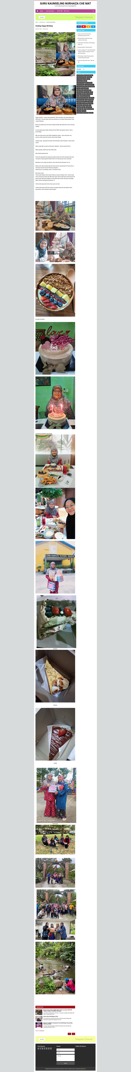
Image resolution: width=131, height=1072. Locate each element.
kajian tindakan (80, 90)
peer (78, 95)
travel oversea (90, 109)
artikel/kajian (79, 75)
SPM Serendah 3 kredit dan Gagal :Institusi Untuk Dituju (85, 39)
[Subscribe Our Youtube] (83, 26)
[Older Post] (73, 1034)
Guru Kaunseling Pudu (89, 84)
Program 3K (90, 101)
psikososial (85, 105)
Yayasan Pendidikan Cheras (82, 112)
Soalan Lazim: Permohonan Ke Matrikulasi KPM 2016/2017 (84, 34)
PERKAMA (79, 101)
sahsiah (78, 107)
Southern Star (79, 109)
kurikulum (79, 94)
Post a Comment (39, 1030)
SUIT (85, 109)
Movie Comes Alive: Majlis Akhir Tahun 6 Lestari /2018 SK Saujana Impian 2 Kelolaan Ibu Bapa (57, 1010)
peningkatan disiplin (89, 99)
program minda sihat (81, 103)
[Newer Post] (69, 1034)
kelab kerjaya (79, 92)
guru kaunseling (80, 84)
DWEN (85, 80)
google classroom (80, 82)
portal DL (84, 101)
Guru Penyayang (91, 86)
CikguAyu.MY (83, 1068)
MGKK (84, 94)
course (88, 79)
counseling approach (81, 79)
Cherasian (89, 77)
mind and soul (89, 94)
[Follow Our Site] (88, 26)
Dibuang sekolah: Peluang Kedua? (85, 47)
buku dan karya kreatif (81, 77)
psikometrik (79, 105)
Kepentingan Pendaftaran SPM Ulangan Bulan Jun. (86, 43)
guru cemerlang (89, 82)
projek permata (90, 103)
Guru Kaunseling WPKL (81, 86)
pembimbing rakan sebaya (82, 97)
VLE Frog (84, 110)
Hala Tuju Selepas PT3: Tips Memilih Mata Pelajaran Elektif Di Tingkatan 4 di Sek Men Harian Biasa (86, 51)
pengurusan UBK (80, 99)
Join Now (42, 17)
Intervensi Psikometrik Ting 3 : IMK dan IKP (86, 61)
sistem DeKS (88, 107)
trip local (79, 110)
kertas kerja (86, 92)
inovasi (78, 88)
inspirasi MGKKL (85, 88)
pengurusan (91, 97)
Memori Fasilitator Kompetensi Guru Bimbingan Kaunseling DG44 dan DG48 (57, 1023)
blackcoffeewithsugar (88, 75)
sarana (83, 107)
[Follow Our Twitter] (93, 26)
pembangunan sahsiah (85, 95)
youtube (91, 112)
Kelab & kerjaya (88, 90)
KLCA (91, 92)
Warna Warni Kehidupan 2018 (50, 1016)
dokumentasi (79, 80)
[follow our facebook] (79, 26)
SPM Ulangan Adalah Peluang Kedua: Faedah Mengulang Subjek (86, 57)
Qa (90, 105)
